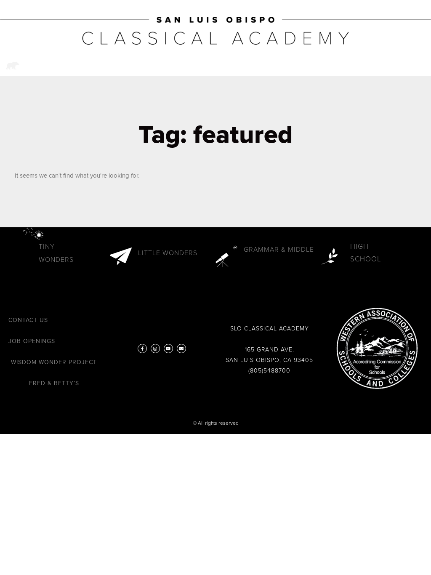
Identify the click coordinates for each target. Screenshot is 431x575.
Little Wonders (167, 253)
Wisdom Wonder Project (54, 362)
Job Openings (31, 341)
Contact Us (28, 320)
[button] (400, 66)
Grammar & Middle (279, 249)
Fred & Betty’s (54, 383)
